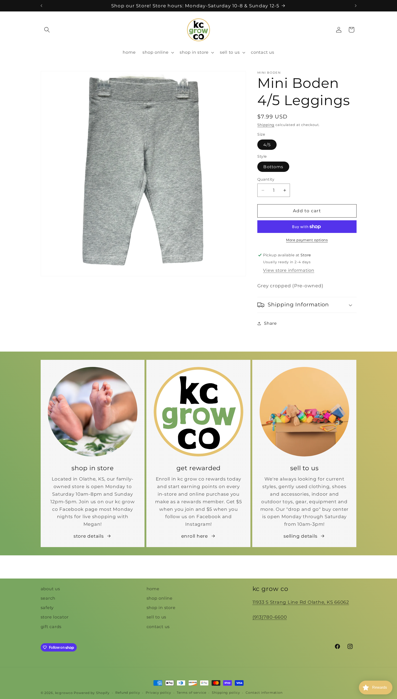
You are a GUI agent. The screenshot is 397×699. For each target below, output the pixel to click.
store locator (55, 617)
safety (47, 607)
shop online (160, 598)
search (48, 598)
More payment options (307, 240)
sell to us (157, 617)
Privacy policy (158, 692)
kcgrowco (64, 693)
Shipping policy (226, 692)
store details (89, 536)
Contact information (264, 692)
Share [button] (270, 323)
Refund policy (127, 692)
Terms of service (191, 692)
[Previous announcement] (41, 5)
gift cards (51, 626)
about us (50, 588)
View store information (288, 270)
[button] (47, 29)
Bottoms (273, 166)
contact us (158, 626)
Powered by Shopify (92, 693)
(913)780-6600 (269, 617)
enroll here (194, 536)
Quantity (265, 179)
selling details (300, 536)
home (153, 588)
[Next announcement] (356, 5)
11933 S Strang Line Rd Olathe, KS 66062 (300, 602)
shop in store (161, 607)
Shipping (265, 125)
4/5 (267, 144)
